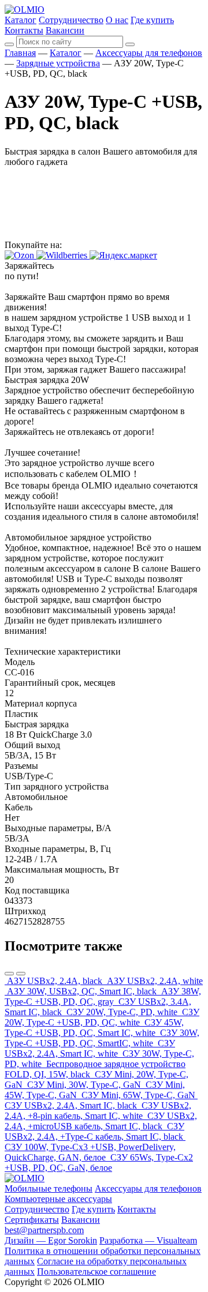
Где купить (152, 20)
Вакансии (65, 30)
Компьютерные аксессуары (58, 1199)
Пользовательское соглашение (96, 1271)
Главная (20, 53)
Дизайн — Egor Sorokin (51, 1240)
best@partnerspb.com (44, 1230)
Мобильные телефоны (48, 1188)
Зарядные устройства (58, 63)
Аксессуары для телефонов (148, 53)
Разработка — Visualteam (148, 1240)
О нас (117, 20)
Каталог (20, 20)
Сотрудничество (71, 20)
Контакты (24, 30)
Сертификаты (32, 1220)
